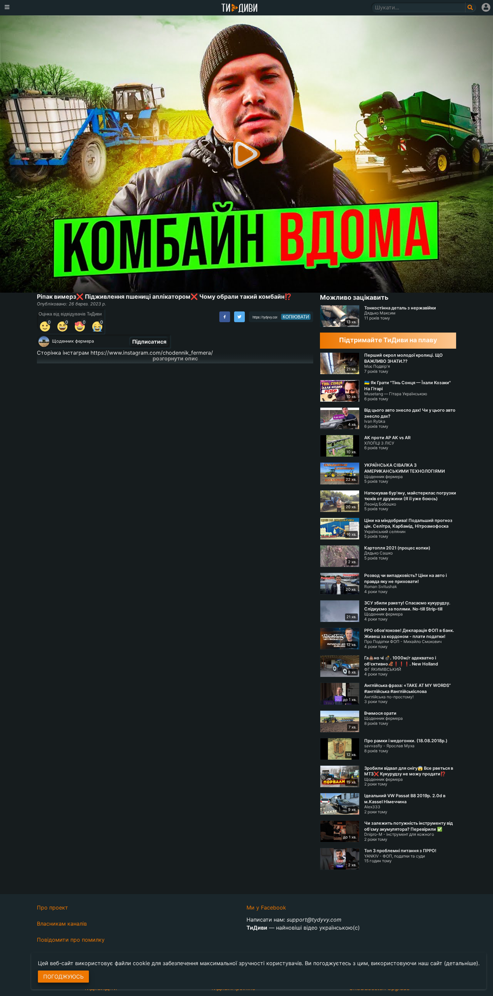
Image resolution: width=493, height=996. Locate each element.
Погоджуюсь (63, 976)
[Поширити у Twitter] (239, 316)
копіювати (296, 317)
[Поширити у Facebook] (224, 316)
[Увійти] (486, 7)
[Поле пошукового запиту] (470, 7)
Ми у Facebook (266, 907)
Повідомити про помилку (71, 939)
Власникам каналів (62, 923)
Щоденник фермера (73, 341)
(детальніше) (461, 963)
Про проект (52, 907)
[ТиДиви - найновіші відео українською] (239, 8)
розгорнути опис (175, 358)
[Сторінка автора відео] (44, 341)
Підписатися (149, 341)
